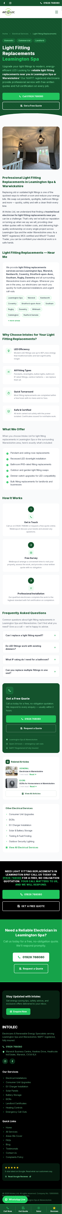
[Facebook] (4, 3)
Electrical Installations (16, 1078)
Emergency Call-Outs (16, 1112)
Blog (8, 1144)
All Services (11, 1131)
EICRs (12, 819)
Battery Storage (14, 1095)
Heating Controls (14, 1107)
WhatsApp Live (17, 1199)
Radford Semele (31, 315)
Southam (49, 303)
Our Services (10, 1071)
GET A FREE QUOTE (33, 906)
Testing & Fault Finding (20, 836)
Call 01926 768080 (32, 96)
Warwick (31, 298)
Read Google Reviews (18, 1176)
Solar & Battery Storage (20, 830)
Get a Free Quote (33, 105)
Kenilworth (45, 298)
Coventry (12, 303)
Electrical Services (20, 34)
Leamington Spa (15, 298)
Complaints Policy (14, 1157)
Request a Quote (33, 728)
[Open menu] (57, 12)
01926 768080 (51, 3)
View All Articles (32, 793)
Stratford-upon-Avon (31, 303)
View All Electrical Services (23, 847)
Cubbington (13, 315)
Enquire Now (20, 1011)
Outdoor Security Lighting (21, 841)
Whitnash (36, 309)
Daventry (23, 309)
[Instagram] (10, 3)
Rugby (11, 309)
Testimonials (12, 1148)
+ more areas (14, 320)
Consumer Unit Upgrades (21, 814)
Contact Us (11, 1153)
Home (5, 34)
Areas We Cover (14, 1136)
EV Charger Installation (20, 825)
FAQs (8, 1140)
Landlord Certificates (16, 1103)
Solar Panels (12, 1090)
